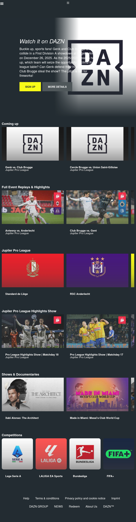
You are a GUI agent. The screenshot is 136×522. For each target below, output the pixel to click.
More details (57, 86)
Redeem (74, 506)
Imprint (115, 498)
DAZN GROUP (38, 506)
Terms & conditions (47, 498)
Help (26, 498)
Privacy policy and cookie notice (85, 498)
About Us (91, 506)
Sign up (30, 86)
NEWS (58, 506)
